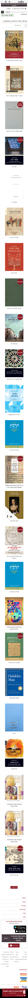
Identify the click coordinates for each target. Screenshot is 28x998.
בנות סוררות (14, 344)
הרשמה (6, 938)
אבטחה (7, 966)
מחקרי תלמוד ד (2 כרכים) (14, 308)
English (9, 8)
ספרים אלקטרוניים (5, 956)
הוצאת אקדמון (24, 956)
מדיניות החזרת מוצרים (5, 964)
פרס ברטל (12, 959)
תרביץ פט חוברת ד (14, 450)
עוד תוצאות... (14, 887)
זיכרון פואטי (14, 769)
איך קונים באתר (6, 952)
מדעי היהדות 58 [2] (14, 414)
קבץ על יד (14, 202)
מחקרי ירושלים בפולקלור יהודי (14, 96)
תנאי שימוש (12, 956)
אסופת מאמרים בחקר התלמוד (14, 131)
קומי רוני (14, 167)
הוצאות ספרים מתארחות (22, 959)
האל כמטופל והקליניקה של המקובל (14, 557)
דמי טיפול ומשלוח (5, 959)
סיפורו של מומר (14, 521)
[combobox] (19, 12)
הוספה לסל (14, 56)
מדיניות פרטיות (11, 954)
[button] (11, 25)
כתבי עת (25, 952)
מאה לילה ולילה (14, 237)
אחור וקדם (14, 273)
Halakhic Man (14, 698)
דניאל (14, 733)
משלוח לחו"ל (6, 961)
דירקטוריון (16, 959)
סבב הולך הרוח (14, 875)
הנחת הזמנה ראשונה (5, 954)
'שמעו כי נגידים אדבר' (14, 662)
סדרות (26, 954)
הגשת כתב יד (16, 961)
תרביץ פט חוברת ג (14, 592)
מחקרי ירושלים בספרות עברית (14, 60)
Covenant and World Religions (14, 805)
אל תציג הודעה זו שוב (20, 995)
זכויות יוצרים (12, 952)
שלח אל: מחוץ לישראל (18, 8)
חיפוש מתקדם (24, 14)
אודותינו (17, 952)
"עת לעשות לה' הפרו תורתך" (14, 379)
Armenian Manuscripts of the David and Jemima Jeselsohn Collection (14, 487)
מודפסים (8, 12)
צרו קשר (17, 954)
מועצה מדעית (16, 956)
